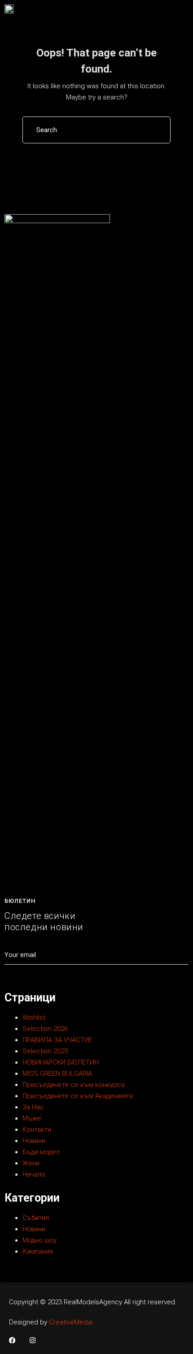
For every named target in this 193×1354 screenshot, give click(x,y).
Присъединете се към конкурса (73, 1085)
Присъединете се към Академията (77, 1096)
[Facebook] (12, 1340)
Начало (33, 1174)
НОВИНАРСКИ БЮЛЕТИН (60, 1062)
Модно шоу (39, 1240)
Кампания (37, 1251)
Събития (35, 1218)
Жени (30, 1163)
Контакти (36, 1129)
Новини (33, 1141)
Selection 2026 (45, 1029)
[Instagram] (32, 1340)
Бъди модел (41, 1152)
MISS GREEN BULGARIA (57, 1073)
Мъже (31, 1118)
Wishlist (33, 1017)
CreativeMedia (70, 1322)
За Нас (33, 1107)
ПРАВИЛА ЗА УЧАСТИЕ (57, 1040)
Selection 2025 (45, 1051)
